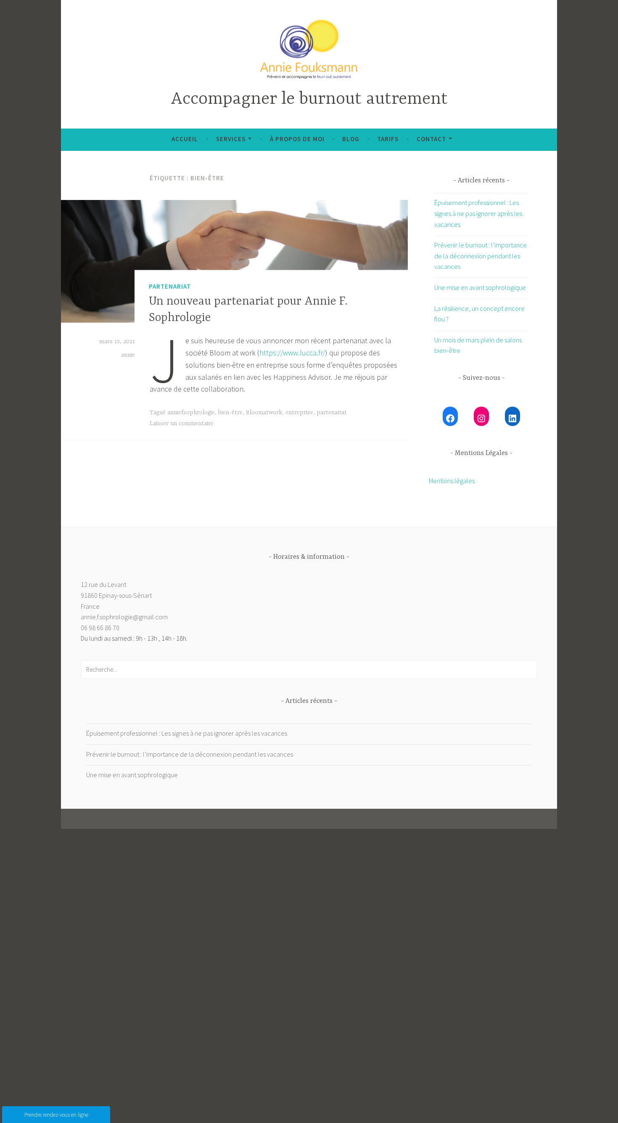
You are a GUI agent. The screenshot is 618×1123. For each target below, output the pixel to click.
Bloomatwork (264, 412)
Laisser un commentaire (182, 423)
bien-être (230, 412)
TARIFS (388, 139)
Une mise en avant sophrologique (480, 287)
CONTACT (431, 139)
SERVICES (231, 139)
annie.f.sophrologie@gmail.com (124, 617)
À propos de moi (297, 139)
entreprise (299, 412)
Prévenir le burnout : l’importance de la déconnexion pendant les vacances (480, 256)
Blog (350, 139)
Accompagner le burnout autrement (309, 99)
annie (128, 355)
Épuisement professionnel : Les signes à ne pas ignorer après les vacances (478, 213)
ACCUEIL (185, 139)
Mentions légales (452, 480)
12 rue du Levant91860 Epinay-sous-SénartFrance (116, 595)
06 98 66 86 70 (100, 627)
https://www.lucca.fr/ (292, 353)
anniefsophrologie (191, 412)
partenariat (332, 412)
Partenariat (170, 286)
